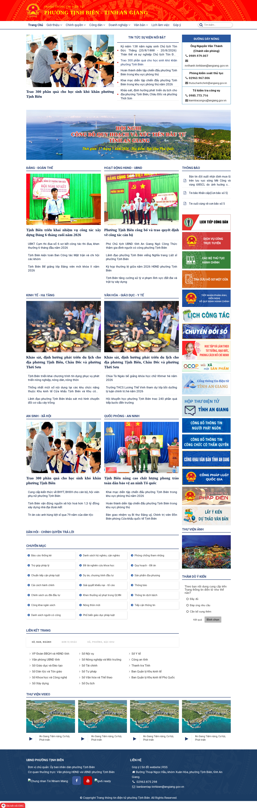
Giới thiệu (53, 25)
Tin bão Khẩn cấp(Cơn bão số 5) (208, 193)
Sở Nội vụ (88, 653)
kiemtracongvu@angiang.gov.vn (207, 100)
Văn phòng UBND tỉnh (46, 659)
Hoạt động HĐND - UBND (123, 168)
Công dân (96, 25)
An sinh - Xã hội (38, 416)
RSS (164, 767)
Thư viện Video (38, 694)
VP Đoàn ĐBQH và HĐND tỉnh (50, 653)
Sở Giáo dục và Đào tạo (47, 665)
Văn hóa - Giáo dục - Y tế (124, 295)
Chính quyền (75, 25)
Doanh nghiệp (118, 25)
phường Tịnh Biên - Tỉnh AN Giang (96, 12)
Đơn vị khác (69, 642)
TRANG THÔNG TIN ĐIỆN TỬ (64, 6)
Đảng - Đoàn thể (39, 168)
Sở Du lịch (88, 683)
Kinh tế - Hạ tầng (40, 295)
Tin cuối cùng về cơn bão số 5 (207, 203)
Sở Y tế (136, 653)
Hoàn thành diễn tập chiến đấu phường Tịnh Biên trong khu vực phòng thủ (149, 72)
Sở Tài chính (89, 665)
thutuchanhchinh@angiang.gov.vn (208, 83)
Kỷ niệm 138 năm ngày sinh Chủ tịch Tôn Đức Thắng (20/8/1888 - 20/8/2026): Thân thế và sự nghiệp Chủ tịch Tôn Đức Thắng (149, 50)
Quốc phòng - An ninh (122, 416)
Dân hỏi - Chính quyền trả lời (50, 532)
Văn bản (140, 25)
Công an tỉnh (139, 659)
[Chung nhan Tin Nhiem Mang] (48, 780)
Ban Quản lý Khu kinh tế (146, 671)
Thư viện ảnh (193, 529)
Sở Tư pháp (89, 671)
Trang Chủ (35, 25)
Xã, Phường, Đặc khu (101, 642)
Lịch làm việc (161, 25)
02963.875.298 (146, 782)
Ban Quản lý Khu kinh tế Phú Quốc (153, 677)
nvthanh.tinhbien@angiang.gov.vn (206, 65)
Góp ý (177, 25)
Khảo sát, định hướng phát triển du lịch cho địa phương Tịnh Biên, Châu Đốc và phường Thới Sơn (149, 94)
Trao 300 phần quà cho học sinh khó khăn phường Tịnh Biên (149, 62)
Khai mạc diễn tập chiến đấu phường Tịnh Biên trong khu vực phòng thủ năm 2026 (149, 82)
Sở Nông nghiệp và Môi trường (101, 659)
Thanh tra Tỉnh (140, 665)
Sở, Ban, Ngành (41, 642)
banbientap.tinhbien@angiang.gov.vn (160, 786)
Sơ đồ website (151, 767)
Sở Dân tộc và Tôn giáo (47, 671)
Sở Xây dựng (40, 683)
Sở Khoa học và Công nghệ (49, 677)
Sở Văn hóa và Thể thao (97, 677)
